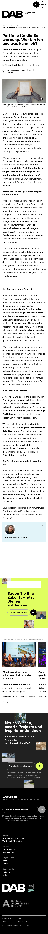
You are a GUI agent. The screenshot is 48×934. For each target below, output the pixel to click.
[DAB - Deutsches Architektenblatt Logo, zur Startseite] (19, 14)
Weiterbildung (8, 849)
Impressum (6, 921)
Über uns (6, 860)
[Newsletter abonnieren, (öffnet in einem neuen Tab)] (39, 766)
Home (4, 25)
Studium (5, 70)
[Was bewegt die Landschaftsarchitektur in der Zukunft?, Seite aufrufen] (19, 669)
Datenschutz (22, 921)
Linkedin (6, 874)
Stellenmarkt (8, 852)
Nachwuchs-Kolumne (18, 70)
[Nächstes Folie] (7, 702)
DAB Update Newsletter (13, 838)
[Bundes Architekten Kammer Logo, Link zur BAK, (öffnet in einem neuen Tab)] (24, 903)
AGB (19, 918)
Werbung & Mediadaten (13, 841)
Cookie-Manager (8, 918)
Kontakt (5, 863)
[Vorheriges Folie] (3, 702)
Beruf (30, 70)
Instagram (7, 871)
